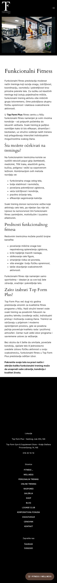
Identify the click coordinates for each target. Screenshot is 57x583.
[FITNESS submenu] (32, 470)
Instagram (28, 548)
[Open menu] (53, 8)
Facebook (28, 544)
